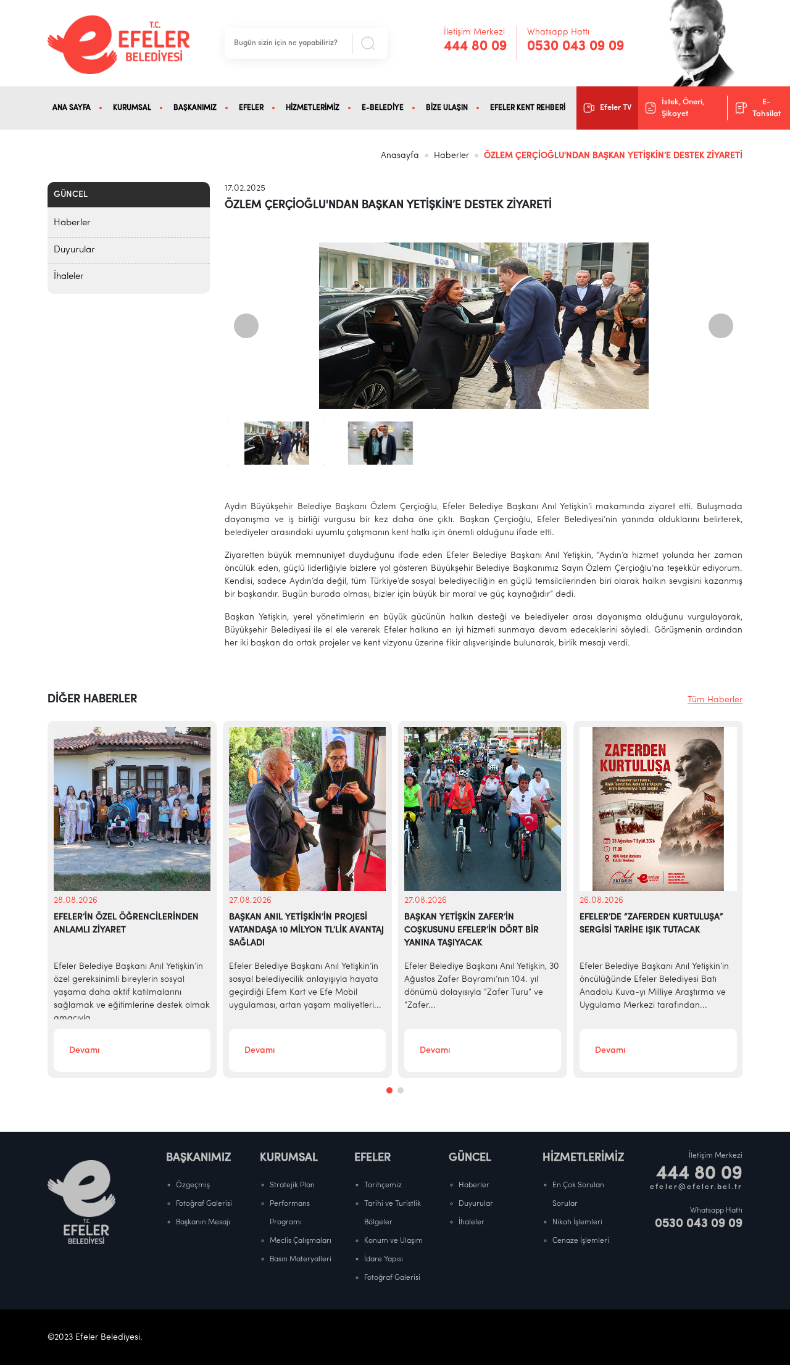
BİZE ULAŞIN (447, 108)
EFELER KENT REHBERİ (527, 108)
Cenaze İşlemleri (580, 1241)
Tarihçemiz (383, 1185)
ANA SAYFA (71, 108)
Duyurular (74, 250)
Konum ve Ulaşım (393, 1241)
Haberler (451, 155)
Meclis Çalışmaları (300, 1241)
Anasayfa (400, 155)
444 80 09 (475, 46)
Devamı (84, 1050)
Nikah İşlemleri (577, 1222)
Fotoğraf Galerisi (204, 1204)
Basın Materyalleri (300, 1259)
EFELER (251, 108)
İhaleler (69, 276)
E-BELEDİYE (383, 108)
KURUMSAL (132, 108)
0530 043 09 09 (575, 46)
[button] (389, 1090)
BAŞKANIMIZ (195, 108)
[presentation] (246, 325)
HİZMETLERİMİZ (312, 108)
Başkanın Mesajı (203, 1222)
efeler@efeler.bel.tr (696, 1187)
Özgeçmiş (193, 1185)
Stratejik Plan (292, 1185)
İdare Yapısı (383, 1259)
